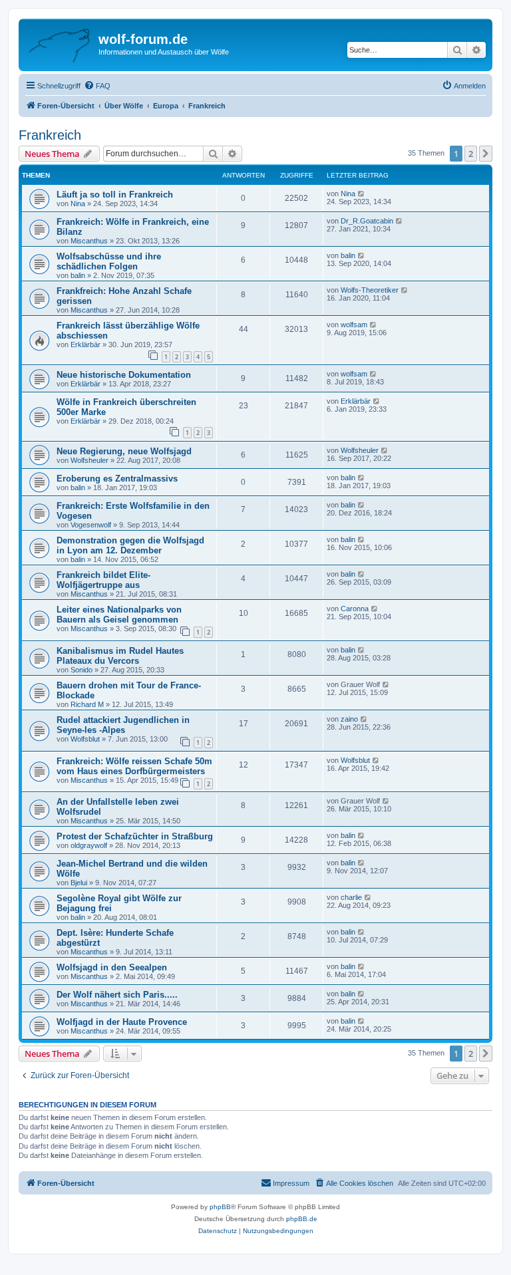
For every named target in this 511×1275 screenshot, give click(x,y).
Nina (78, 204)
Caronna (355, 609)
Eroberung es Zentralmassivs (117, 479)
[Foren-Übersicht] (60, 43)
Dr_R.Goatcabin (367, 221)
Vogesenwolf (91, 525)
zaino (349, 719)
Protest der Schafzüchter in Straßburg (135, 836)
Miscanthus (89, 241)
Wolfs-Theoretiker (370, 290)
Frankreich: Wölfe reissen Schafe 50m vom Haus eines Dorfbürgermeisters (134, 766)
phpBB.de (301, 1218)
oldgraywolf (89, 845)
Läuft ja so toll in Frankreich (115, 195)
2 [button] (470, 154)
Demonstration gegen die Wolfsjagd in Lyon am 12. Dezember (130, 545)
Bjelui (79, 883)
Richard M (87, 704)
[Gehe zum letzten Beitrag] (361, 194)
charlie (351, 897)
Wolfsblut (85, 739)
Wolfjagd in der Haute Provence (122, 1022)
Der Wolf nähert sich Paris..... (117, 995)
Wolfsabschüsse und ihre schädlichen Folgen (109, 261)
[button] (485, 154)
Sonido (81, 670)
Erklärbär (85, 345)
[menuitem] (97, 86)
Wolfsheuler (89, 460)
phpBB (220, 1206)
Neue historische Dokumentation (124, 375)
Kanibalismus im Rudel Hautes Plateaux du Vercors (120, 656)
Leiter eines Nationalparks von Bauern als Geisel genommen (119, 615)
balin (78, 275)
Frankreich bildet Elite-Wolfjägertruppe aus (103, 580)
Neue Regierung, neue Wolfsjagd (124, 451)
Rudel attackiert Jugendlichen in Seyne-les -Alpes (123, 725)
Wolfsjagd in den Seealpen (112, 967)
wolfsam (354, 325)
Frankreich (50, 135)
